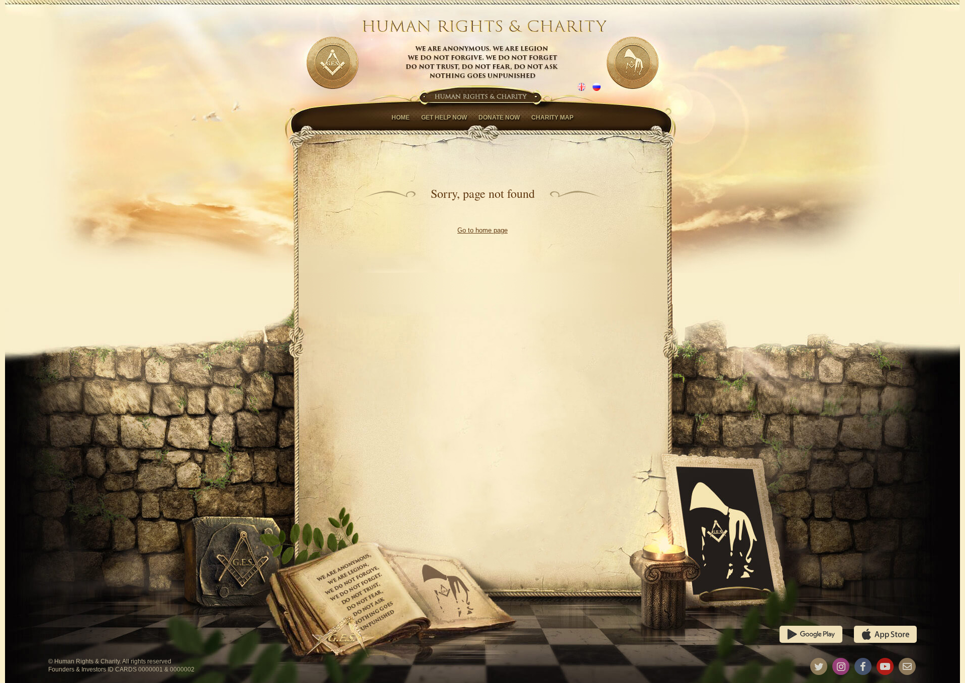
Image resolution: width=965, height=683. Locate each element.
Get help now (444, 117)
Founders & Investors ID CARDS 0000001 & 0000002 (121, 669)
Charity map (552, 117)
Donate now (499, 117)
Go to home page (482, 230)
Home (401, 117)
